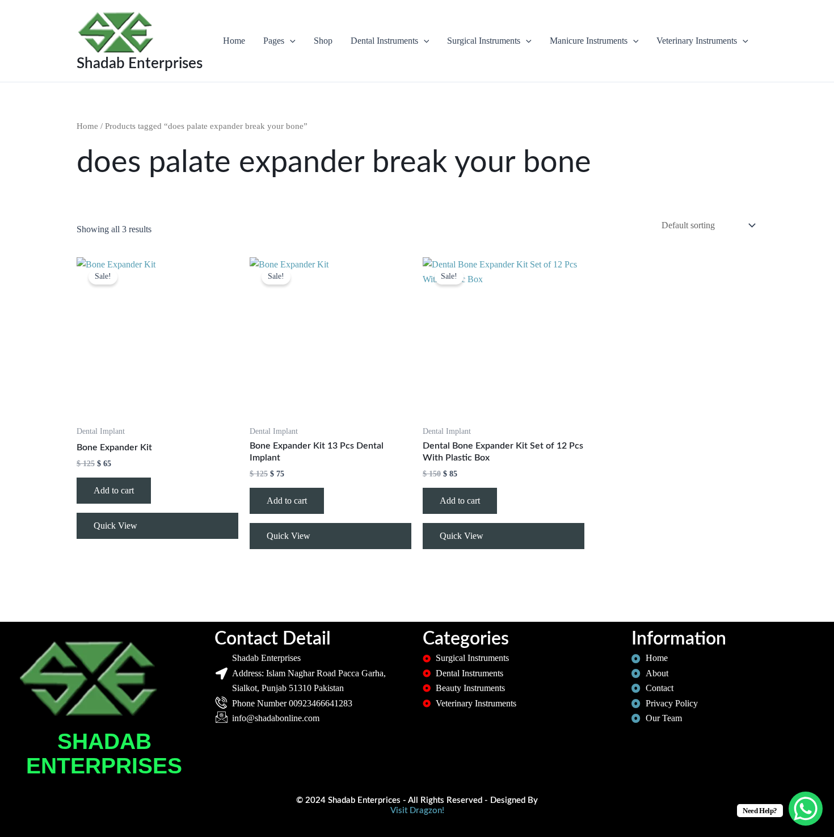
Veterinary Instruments (696, 40)
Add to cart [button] (114, 490)
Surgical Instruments (483, 40)
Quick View (115, 525)
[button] (290, 41)
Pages (273, 40)
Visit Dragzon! (417, 810)
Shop (323, 40)
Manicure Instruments (588, 40)
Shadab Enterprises (140, 63)
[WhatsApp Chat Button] (806, 809)
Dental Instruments (384, 40)
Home (234, 40)
